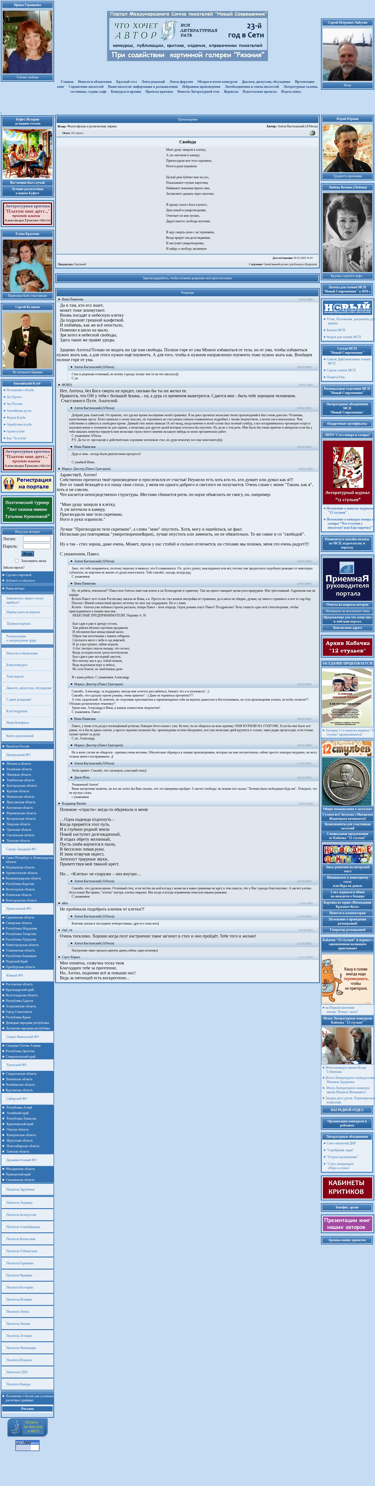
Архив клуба (15, 431)
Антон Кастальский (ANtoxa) (292, 126)
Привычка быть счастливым (27, 296)
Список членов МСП (341, 370)
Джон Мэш (81, 777)
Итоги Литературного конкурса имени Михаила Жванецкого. (348, 1090)
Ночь (347, 85)
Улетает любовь (27, 77)
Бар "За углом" (17, 438)
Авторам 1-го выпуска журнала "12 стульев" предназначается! (350, 732)
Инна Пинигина (72, 299)
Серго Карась (71, 957)
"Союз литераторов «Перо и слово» (340, 1166)
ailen (65, 903)
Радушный (72, 264)
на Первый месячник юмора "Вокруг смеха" (342, 1010)
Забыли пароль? (13, 567)
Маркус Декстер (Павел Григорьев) (86, 469)
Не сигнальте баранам (28, 372)
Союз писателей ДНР (341, 1143)
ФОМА (67, 385)
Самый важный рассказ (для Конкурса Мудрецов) (283, 264)
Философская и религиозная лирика (91, 126)
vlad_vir (67, 930)
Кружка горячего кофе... (348, 276)
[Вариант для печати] (312, 135)
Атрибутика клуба (19, 424)
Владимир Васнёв (74, 803)
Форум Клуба (16, 418)
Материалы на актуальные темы (348, 611)
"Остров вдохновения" (342, 1157)
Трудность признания (347, 176)
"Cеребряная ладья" (340, 1150)
